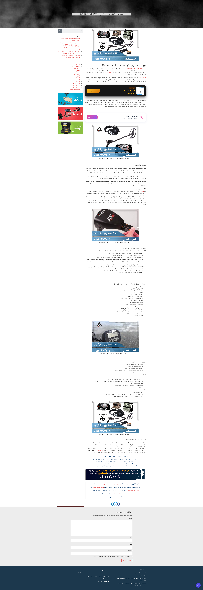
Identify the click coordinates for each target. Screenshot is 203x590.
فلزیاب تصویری (76, 78)
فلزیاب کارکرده (76, 83)
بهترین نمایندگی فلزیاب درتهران (112, 484)
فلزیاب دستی (77, 80)
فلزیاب (78, 70)
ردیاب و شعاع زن (76, 68)
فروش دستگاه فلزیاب (133, 491)
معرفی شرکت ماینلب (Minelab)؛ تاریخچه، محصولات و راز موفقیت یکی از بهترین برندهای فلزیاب (69, 48)
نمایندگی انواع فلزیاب (75, 89)
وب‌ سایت (130, 550)
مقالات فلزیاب (76, 85)
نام (131, 538)
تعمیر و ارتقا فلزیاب (98, 487)
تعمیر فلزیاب (77, 64)
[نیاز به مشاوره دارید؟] (115, 117)
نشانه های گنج (76, 87)
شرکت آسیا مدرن (117, 494)
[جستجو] (60, 31)
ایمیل (130, 544)
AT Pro (142, 191)
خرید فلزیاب (100, 450)
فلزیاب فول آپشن (76, 82)
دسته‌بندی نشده (76, 66)
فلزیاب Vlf (77, 72)
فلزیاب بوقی (77, 74)
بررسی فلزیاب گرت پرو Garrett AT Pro (136, 69)
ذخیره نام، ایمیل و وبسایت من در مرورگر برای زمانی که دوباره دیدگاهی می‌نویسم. (111, 557)
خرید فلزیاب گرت (108, 72)
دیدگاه (130, 518)
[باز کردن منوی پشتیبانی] (198, 585)
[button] (119, 504)
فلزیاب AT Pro (142, 77)
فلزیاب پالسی (77, 76)
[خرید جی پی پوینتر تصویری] (115, 90)
